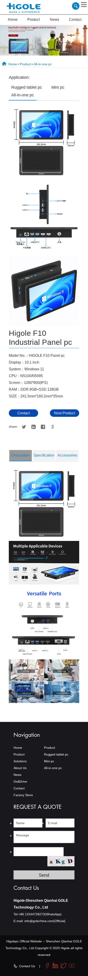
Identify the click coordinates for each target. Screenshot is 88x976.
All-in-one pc (43, 64)
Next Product (64, 413)
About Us (20, 768)
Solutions (20, 761)
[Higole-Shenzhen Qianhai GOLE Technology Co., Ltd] (23, 8)
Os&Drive (20, 781)
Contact (75, 19)
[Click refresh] (60, 861)
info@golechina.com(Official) (44, 921)
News (54, 19)
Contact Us (27, 966)
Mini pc (49, 761)
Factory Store (23, 795)
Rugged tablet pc (56, 754)
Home (13, 19)
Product (33, 19)
